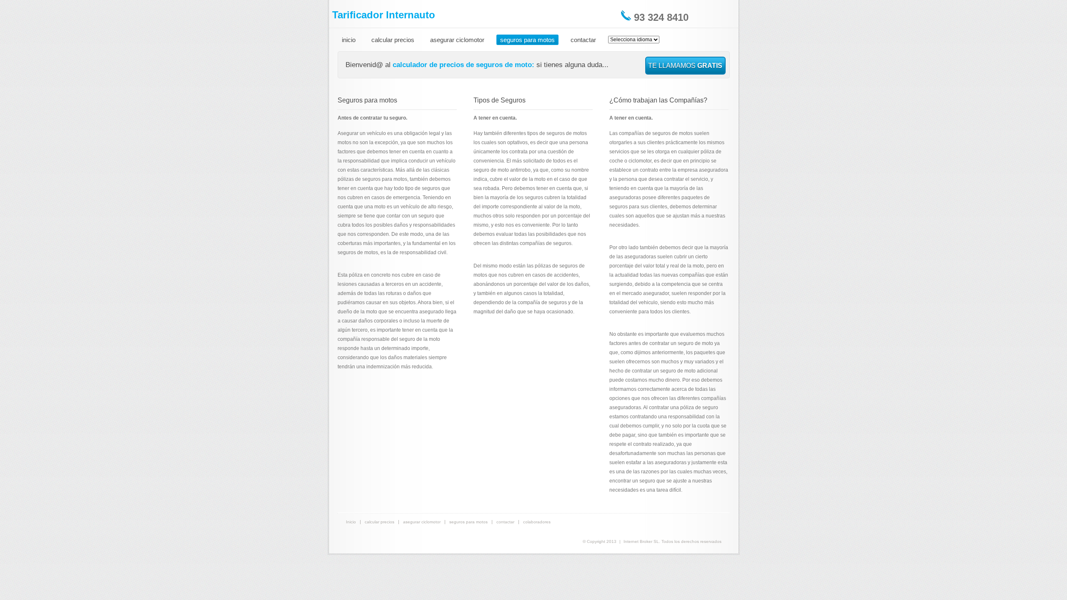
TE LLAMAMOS (685, 65)
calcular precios (392, 39)
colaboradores (537, 522)
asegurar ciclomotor (457, 39)
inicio (349, 39)
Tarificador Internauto (383, 14)
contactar (583, 39)
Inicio (351, 522)
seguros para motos (527, 39)
